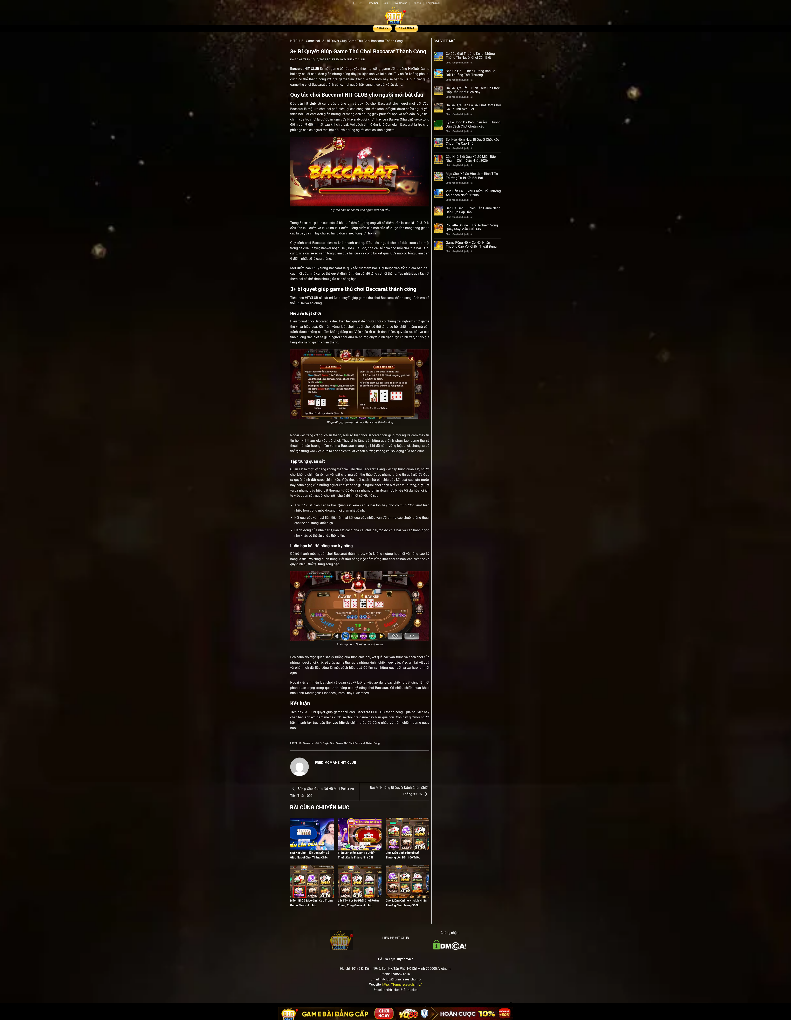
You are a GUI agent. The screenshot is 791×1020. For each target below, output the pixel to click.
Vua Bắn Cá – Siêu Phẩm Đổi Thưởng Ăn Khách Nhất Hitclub (473, 193)
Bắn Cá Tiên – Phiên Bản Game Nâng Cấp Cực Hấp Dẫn (473, 210)
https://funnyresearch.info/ (402, 984)
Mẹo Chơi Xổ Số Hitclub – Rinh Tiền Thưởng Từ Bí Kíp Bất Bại (472, 176)
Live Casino (400, 3)
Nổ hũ (386, 3)
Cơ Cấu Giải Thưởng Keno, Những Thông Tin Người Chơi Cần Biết (470, 56)
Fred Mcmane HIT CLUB (348, 59)
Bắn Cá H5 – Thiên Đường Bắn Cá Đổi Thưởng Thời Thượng (470, 73)
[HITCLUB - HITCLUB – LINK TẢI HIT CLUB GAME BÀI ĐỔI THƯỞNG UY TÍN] (395, 15)
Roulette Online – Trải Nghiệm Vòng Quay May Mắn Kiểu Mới (472, 227)
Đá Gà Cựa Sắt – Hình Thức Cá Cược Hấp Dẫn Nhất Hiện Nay (473, 90)
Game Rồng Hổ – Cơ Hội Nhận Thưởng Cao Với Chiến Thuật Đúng (471, 244)
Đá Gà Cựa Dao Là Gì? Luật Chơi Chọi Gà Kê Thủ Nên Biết (473, 107)
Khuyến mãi (433, 3)
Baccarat (296, 69)
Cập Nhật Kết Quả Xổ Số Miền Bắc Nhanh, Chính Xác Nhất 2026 (471, 159)
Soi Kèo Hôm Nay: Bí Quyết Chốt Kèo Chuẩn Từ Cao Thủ (472, 141)
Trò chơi (416, 3)
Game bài (372, 3)
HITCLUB (356, 3)
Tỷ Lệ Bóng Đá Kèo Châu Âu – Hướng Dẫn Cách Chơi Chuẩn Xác (473, 124)
